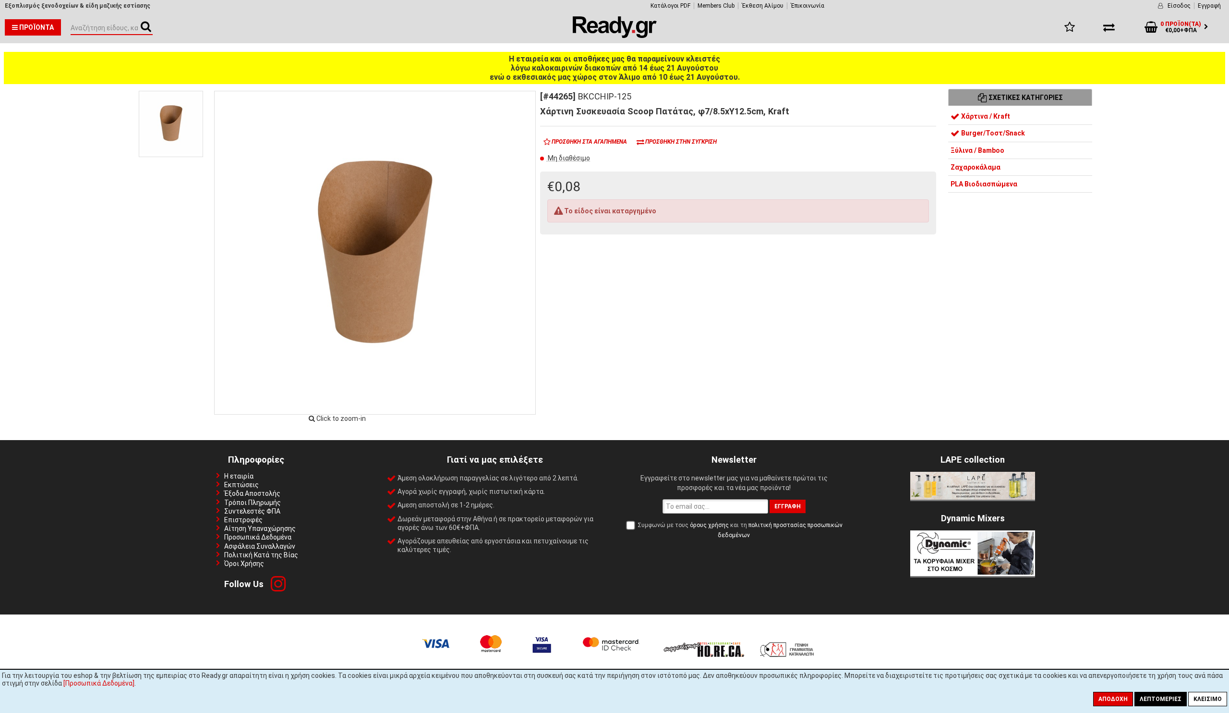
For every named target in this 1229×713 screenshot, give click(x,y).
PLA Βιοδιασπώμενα (984, 184)
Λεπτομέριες (1160, 699)
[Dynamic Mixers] (972, 574)
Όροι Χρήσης (244, 563)
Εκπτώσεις (241, 485)
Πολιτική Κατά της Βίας (261, 555)
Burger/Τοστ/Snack (992, 133)
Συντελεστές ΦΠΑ (252, 511)
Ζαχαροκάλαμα (975, 167)
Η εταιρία (238, 476)
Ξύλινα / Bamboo (977, 150)
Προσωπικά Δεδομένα (257, 537)
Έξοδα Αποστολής (252, 493)
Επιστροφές (243, 520)
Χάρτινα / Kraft (985, 116)
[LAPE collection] (972, 497)
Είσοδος (1179, 5)
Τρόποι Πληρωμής (252, 502)
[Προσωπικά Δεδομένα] (98, 683)
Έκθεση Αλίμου (762, 5)
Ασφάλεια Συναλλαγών (259, 546)
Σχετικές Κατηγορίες (1025, 97)
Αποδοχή (1113, 699)
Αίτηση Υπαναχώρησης (260, 528)
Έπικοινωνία (807, 5)
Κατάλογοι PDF (670, 5)
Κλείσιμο (1207, 699)
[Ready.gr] (615, 35)
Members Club (716, 5)
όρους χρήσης (709, 525)
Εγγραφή (1209, 5)
